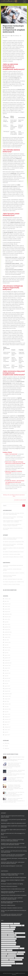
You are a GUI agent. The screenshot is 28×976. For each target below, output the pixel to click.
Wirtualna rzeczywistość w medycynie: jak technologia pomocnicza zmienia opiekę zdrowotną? (12, 840)
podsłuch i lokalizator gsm (20, 933)
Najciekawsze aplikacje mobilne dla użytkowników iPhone (13, 548)
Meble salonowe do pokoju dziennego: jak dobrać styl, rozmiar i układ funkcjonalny (13, 514)
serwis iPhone (9, 950)
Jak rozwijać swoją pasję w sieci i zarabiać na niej (13, 581)
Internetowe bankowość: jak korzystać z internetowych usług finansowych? (14, 859)
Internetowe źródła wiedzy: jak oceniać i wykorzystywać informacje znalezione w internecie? (12, 863)
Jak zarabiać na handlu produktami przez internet (13, 551)
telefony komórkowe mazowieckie (7, 957)
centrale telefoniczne (5, 925)
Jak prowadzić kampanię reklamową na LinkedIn (13, 556)
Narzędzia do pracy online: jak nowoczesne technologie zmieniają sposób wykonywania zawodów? (12, 844)
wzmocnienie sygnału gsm (6, 965)
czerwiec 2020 (7, 704)
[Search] (23, 505)
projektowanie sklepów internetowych (8, 944)
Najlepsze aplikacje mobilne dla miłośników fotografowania (13, 877)
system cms (3, 956)
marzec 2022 (7, 650)
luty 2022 (6, 652)
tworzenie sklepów (4, 959)
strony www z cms (20, 954)
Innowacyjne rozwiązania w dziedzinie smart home (11, 907)
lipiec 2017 (6, 724)
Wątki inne (7, 748)
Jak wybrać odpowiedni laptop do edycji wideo (12, 579)
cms (23, 925)
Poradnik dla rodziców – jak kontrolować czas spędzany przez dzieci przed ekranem (14, 482)
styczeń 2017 (7, 734)
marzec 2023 (7, 619)
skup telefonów (4, 954)
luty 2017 (6, 732)
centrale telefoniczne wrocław (15, 925)
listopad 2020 (7, 691)
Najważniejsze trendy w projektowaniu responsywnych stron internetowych (14, 826)
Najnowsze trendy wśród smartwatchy (9, 886)
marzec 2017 (7, 729)
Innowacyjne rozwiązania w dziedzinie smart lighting (12, 883)
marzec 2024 (7, 606)
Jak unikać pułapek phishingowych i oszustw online (11, 866)
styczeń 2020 (7, 714)
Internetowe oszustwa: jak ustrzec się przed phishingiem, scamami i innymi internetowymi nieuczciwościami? (13, 855)
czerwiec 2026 (7, 598)
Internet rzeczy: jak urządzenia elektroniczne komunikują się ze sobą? (13, 911)
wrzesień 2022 (7, 634)
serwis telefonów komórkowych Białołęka (9, 952)
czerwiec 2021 (7, 673)
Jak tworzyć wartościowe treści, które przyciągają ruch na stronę (13, 834)
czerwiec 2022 (7, 642)
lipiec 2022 (6, 639)
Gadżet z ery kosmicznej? (11, 454)
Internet (6, 745)
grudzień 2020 (7, 688)
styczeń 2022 (7, 655)
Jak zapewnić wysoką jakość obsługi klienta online (13, 541)
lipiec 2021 (6, 670)
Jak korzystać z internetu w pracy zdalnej (11, 554)
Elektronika (5, 37)
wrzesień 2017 (7, 719)
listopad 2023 (7, 611)
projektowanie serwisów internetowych (8, 942)
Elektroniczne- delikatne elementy (8, 905)
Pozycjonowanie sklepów (20, 936)
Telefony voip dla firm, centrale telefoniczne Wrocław (12, 569)
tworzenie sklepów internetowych (16, 959)
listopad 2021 (7, 660)
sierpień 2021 (7, 668)
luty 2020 (6, 711)
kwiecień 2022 (7, 647)
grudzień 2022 (7, 627)
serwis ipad (3, 950)
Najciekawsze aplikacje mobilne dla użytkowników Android (13, 823)
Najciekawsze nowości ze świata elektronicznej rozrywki (13, 889)
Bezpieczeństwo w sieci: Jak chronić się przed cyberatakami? (16, 793)
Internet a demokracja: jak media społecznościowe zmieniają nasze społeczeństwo (14, 851)
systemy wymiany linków (11, 956)
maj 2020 (6, 706)
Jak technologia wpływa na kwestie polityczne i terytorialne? (13, 529)
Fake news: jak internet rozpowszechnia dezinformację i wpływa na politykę (13, 816)
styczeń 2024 (7, 609)
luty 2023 (6, 621)
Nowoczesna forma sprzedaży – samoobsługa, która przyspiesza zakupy (13, 517)
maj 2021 (6, 675)
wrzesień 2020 (7, 696)
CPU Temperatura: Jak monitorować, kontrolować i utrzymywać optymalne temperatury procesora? (11, 915)
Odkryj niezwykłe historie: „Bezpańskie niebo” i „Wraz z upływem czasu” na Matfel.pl (13, 521)
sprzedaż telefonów (12, 954)
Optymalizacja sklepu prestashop (7, 933)
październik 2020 (8, 693)
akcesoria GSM (16, 923)
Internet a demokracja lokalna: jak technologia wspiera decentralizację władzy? (13, 538)
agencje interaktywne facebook (7, 923)
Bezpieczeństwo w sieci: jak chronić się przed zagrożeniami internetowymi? (13, 820)
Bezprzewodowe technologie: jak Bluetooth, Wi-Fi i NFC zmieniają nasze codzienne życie (13, 892)
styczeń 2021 (7, 686)
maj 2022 (6, 645)
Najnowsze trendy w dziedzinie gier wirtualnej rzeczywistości (15, 799)
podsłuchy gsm (4, 935)
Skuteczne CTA (4, 837)
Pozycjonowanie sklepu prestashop (8, 936)
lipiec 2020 (6, 701)
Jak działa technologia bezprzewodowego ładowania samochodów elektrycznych (12, 902)
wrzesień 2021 (7, 665)
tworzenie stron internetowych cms (7, 961)
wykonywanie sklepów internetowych (8, 963)
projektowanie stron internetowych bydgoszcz (9, 948)
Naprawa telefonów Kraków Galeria (8, 929)
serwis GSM (22, 948)
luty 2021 (6, 683)
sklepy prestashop (21, 952)
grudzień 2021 (7, 657)
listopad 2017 (7, 716)
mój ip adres (13, 927)
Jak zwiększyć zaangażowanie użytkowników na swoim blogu (14, 785)
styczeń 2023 (7, 624)
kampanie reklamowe (5, 927)
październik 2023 (8, 614)
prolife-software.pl (15, 35)
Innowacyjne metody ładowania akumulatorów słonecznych (13, 566)
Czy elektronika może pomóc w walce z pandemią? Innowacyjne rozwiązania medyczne (11, 898)
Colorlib (16, 973)
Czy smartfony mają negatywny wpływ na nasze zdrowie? (16, 778)
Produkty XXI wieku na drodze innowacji (11, 584)
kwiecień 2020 (7, 709)
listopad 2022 (7, 629)
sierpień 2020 (7, 698)
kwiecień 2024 (7, 603)
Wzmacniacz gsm (19, 963)
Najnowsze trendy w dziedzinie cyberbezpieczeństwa (9, 576)
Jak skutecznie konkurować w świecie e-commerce (13, 572)
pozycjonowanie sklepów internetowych (8, 938)
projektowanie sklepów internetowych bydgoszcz (10, 946)
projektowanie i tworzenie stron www (8, 940)
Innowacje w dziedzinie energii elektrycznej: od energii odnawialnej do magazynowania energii (12, 874)
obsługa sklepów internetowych (7, 931)
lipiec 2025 (6, 601)
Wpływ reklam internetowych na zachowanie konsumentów (14, 763)
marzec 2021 (7, 680)
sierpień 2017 (7, 722)
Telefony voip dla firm (19, 957)
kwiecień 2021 (7, 678)
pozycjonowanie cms (12, 935)
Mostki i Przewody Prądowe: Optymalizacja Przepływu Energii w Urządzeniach (12, 525)
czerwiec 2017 (7, 727)
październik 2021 (8, 663)
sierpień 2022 (7, 637)
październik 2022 (8, 632)
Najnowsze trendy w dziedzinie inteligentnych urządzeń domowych (12, 880)
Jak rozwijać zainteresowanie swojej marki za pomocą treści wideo (13, 848)
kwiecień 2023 (7, 616)
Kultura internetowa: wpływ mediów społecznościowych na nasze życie (13, 830)
